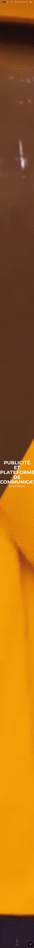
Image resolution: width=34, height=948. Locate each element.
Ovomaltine (17, 486)
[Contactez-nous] (30, 944)
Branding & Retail (21, 2)
